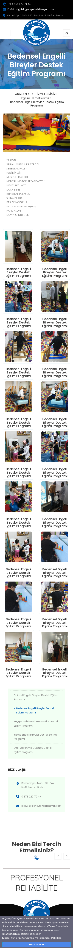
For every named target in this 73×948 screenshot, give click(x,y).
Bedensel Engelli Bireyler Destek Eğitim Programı (37, 104)
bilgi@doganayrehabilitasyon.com (35, 9)
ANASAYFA (22, 94)
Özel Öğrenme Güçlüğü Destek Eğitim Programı (33, 750)
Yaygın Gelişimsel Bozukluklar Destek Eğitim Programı (36, 723)
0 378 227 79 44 (21, 4)
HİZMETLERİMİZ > (46, 94)
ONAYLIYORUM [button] (36, 945)
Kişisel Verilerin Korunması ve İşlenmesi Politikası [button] (32, 937)
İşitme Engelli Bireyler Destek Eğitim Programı (35, 737)
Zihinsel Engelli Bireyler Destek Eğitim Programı (36, 697)
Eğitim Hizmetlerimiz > (36, 98)
